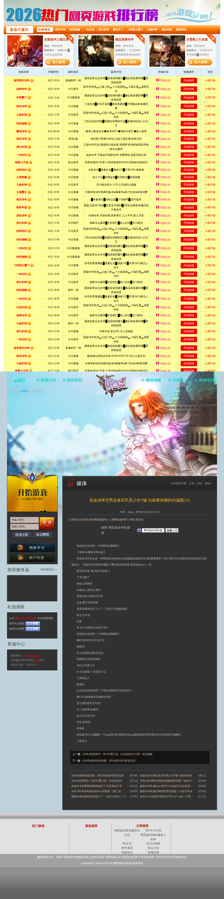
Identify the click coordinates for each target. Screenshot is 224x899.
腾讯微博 (120, 519)
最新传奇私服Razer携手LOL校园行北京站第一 (166, 786)
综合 (199, 483)
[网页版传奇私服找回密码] (42, 534)
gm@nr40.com (31, 655)
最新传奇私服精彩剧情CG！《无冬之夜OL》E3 (98, 796)
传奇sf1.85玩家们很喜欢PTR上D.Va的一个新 (165, 796)
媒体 (207, 483)
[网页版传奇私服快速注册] (21, 534)
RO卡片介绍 (153, 830)
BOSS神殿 (153, 843)
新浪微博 (91, 519)
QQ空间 (81, 519)
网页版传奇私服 (112, 385)
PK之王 (127, 843)
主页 (191, 483)
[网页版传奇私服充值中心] (32, 558)
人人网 (111, 519)
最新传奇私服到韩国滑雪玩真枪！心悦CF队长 (166, 791)
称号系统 (127, 848)
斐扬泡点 (127, 852)
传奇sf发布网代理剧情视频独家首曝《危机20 (166, 780)
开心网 (129, 519)
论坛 (36, 660)
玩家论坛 (204, 383)
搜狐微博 (101, 519)
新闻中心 (46, 383)
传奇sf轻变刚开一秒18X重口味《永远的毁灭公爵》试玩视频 (117, 754)
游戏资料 (73, 383)
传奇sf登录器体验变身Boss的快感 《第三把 (96, 791)
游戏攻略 (151, 383)
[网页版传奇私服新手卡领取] (32, 547)
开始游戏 (32, 491)
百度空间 (138, 519)
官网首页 (20, 383)
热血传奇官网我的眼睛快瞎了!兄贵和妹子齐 (96, 786)
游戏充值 (177, 383)
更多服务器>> (48, 569)
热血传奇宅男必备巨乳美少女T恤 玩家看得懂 (166, 775)
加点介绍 (153, 848)
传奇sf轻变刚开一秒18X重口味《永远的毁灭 (96, 780)
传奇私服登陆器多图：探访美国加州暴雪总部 (109, 760)
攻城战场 (153, 852)
